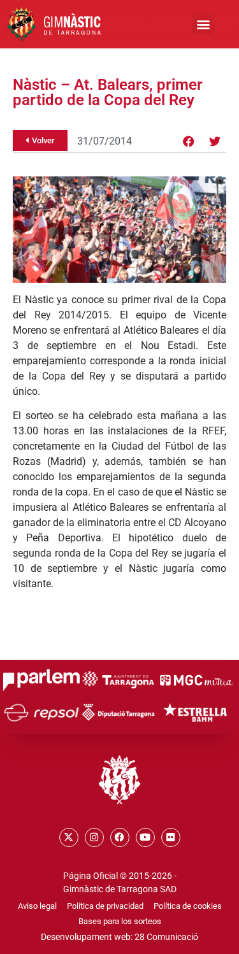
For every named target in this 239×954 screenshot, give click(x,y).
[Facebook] (188, 141)
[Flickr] (170, 837)
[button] (203, 23)
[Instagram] (94, 837)
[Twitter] (214, 141)
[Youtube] (145, 837)
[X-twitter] (68, 837)
